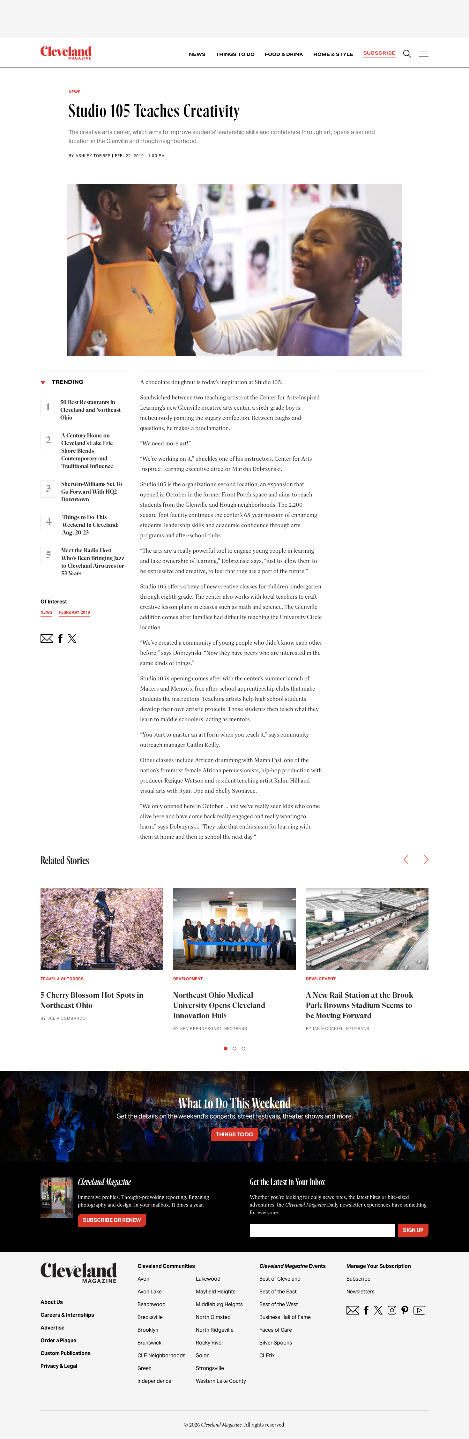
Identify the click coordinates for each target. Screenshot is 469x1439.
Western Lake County (221, 1381)
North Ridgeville (215, 1330)
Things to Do (235, 54)
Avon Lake (150, 1291)
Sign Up (413, 1230)
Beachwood (152, 1304)
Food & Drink (284, 54)
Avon (143, 1279)
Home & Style (333, 54)
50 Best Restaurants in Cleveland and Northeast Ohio (90, 410)
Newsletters (360, 1291)
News (197, 54)
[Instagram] (392, 1310)
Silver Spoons (275, 1342)
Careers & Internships (67, 1315)
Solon (203, 1355)
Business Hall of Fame (285, 1317)
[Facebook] (366, 1310)
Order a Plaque (58, 1340)
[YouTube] (419, 1310)
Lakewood (208, 1279)
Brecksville (150, 1317)
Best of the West (278, 1304)
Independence (154, 1381)
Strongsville (210, 1368)
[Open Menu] (423, 54)
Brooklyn (148, 1330)
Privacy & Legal (59, 1366)
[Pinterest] (404, 1310)
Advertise (52, 1327)
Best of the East (278, 1291)
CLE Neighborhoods (161, 1355)
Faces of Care (275, 1330)
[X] (378, 1310)
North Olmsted (213, 1317)
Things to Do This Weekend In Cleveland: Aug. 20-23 (90, 525)
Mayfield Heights (215, 1291)
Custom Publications (66, 1353)
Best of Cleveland (280, 1279)
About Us (52, 1302)
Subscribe (379, 53)
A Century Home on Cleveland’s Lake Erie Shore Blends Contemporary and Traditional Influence (87, 451)
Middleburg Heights (219, 1304)
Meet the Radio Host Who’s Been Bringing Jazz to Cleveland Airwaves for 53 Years (92, 562)
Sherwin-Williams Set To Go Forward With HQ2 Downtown (91, 492)
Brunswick (149, 1342)
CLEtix (267, 1355)
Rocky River (209, 1342)
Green (145, 1368)
